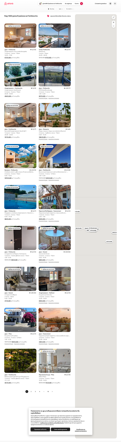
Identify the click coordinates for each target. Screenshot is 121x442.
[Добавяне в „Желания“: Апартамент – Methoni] (68, 269)
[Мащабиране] (113, 22)
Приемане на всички (40, 429)
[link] (22, 391)
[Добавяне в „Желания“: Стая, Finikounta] (68, 25)
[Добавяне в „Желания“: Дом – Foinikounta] (34, 105)
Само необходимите (60, 429)
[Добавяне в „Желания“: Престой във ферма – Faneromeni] (68, 187)
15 (48, 391)
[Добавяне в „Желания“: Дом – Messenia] (68, 105)
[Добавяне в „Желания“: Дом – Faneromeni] (68, 310)
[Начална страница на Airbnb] (8, 3)
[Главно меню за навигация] (115, 3)
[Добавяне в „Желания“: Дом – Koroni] (68, 228)
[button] (8, 57)
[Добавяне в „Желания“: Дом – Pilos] (34, 310)
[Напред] (52, 391)
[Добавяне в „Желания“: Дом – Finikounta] (34, 25)
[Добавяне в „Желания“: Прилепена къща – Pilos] (68, 351)
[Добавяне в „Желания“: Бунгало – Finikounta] (34, 146)
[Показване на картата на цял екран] (113, 17)
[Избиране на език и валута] (110, 3)
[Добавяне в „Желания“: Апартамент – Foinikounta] (34, 64)
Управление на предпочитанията (81, 430)
